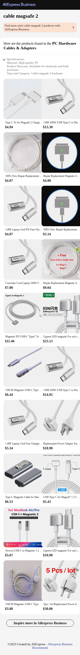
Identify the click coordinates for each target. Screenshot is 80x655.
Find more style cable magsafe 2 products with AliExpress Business (32, 27)
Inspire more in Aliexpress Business (40, 623)
